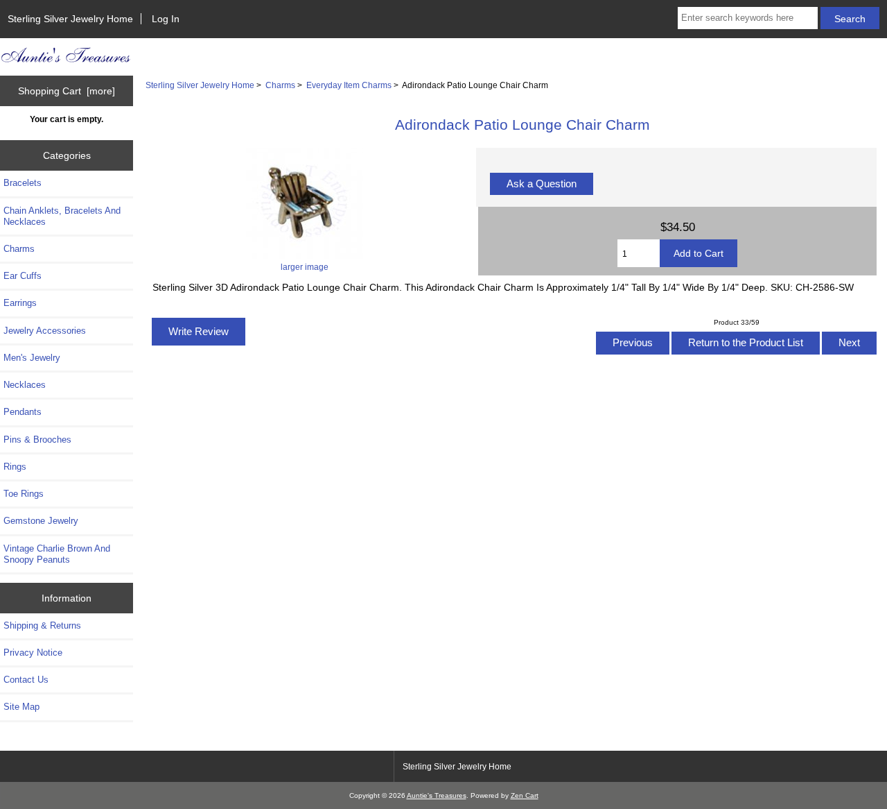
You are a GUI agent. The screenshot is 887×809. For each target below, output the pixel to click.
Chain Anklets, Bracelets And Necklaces (62, 216)
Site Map (21, 706)
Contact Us (26, 679)
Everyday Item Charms (349, 85)
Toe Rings (23, 493)
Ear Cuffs (22, 276)
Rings (14, 466)
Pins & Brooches (37, 439)
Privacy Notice (32, 652)
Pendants (22, 412)
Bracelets (22, 183)
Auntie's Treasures (436, 795)
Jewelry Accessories (44, 330)
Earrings (20, 303)
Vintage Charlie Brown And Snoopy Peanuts (56, 554)
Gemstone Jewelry (40, 521)
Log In (165, 18)
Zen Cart (524, 795)
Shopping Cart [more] (66, 90)
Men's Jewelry (31, 357)
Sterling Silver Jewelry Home (70, 18)
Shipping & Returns (42, 625)
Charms (280, 85)
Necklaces (24, 385)
